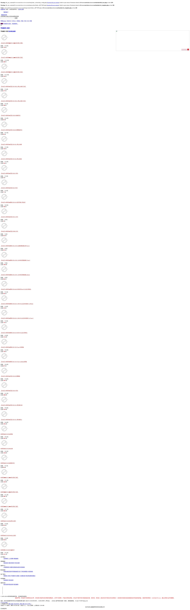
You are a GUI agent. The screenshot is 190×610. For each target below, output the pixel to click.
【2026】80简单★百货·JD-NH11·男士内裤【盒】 (13, 101)
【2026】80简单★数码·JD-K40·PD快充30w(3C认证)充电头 (16, 289)
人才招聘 (11, 558)
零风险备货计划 (16, 571)
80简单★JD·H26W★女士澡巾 (8, 535)
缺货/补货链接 (21, 567)
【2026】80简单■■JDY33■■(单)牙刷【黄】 (12, 43)
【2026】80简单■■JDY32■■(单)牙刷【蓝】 (12, 57)
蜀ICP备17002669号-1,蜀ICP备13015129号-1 (20, 604)
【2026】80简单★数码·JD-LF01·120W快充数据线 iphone (15, 274)
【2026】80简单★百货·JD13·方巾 (9, 216)
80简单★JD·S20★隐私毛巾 (8, 463)
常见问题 (17, 563)
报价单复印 (12, 563)
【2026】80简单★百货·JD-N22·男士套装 (11, 159)
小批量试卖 (23, 575)
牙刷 (30, 21)
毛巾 (25, 21)
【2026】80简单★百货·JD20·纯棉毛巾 (10, 115)
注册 (22, 9)
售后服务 (16, 584)
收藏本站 (3, 9)
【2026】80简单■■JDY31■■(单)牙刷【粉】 (12, 72)
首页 (2, 23)
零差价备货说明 (8, 571)
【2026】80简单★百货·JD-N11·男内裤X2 (11, 419)
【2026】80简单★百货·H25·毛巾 (9, 188)
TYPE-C (14, 21)
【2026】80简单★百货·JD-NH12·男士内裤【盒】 (13, 86)
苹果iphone (3, 21)
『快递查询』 (14, 23)
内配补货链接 (13, 567)
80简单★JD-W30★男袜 (7, 434)
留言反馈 (6, 584)
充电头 (18, 21)
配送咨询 (11, 584)
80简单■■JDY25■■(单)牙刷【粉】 (9, 477)
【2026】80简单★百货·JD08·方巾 (9, 231)
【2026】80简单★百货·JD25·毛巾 (9, 173)
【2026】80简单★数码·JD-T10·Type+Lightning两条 (14, 361)
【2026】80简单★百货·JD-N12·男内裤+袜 (11, 405)
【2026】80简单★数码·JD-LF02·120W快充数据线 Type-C (15, 260)
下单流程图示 (24, 571)
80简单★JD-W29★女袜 (7, 448)
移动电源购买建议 (30, 575)
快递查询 (6, 580)
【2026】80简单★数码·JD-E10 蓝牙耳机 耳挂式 (13, 202)
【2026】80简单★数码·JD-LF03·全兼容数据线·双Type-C (15, 245)
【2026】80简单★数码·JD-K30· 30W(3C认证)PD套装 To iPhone (17, 303)
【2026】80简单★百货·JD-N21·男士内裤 (11, 144)
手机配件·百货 (7, 23)
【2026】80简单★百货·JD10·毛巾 (9, 390)
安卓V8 (9, 21)
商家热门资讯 (7, 575)
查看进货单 (4, 14)
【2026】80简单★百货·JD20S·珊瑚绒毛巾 (11, 130)
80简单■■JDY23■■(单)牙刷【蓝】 (9, 506)
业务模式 (6, 558)
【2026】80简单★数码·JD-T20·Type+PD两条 (12, 347)
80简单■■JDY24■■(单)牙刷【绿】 (9, 492)
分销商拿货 (7, 567)
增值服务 (16, 558)
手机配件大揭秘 (15, 575)
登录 (19, 9)
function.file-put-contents (53, 2)
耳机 (22, 21)
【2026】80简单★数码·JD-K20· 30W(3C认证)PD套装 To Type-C (17, 318)
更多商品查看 (12, 31)
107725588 (4, 602)
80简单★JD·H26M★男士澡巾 (8, 521)
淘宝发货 (11, 580)
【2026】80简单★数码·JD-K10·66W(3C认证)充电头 (14, 332)
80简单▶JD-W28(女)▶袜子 (8, 550)
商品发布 (6, 563)
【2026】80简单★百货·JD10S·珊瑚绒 (10, 376)
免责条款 (30, 571)
